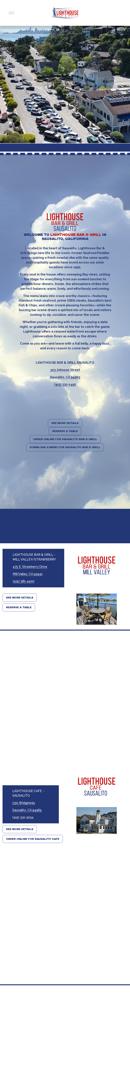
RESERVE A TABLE (65, 431)
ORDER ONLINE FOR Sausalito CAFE (32, 839)
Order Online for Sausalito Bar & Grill (65, 439)
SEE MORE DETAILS (65, 423)
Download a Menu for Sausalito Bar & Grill (65, 447)
